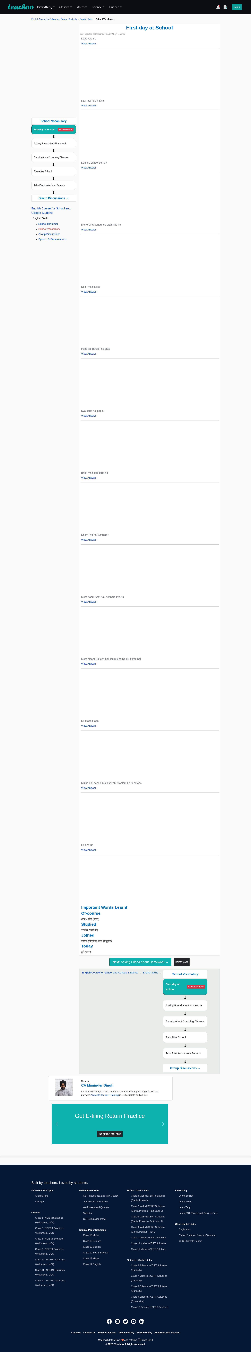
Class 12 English (92, 1264)
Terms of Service (107, 1332)
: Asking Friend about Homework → (140, 962)
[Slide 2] (107, 1140)
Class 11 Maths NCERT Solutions (148, 1243)
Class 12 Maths (91, 1258)
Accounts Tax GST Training (104, 1095)
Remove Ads (181, 962)
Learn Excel (185, 1201)
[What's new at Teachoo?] (218, 7)
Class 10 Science (92, 1241)
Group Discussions (49, 234)
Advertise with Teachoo (167, 1332)
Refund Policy (144, 1332)
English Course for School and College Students (54, 19)
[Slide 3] (112, 1140)
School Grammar (48, 224)
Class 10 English (92, 1247)
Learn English (186, 1196)
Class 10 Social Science (95, 1252)
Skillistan (88, 1213)
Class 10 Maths (91, 1235)
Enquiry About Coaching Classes (51, 157)
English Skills (86, 19)
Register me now (110, 1133)
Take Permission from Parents (49, 185)
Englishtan (184, 1229)
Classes (64, 7)
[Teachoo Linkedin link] (141, 1321)
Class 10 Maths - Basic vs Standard (197, 1235)
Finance (114, 7)
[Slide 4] (117, 1140)
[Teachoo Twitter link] (126, 1321)
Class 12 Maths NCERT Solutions (148, 1249)
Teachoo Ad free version (95, 1201)
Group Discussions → (53, 198)
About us (76, 1332)
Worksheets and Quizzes (96, 1207)
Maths (81, 7)
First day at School (53, 129)
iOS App (39, 1201)
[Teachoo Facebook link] (109, 1321)
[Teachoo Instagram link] (118, 1321)
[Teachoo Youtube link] (134, 1321)
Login (237, 7)
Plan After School (43, 171)
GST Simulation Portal (94, 1219)
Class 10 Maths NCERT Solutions (148, 1237)
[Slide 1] (102, 1140)
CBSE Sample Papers (190, 1241)
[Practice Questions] (225, 7)
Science (97, 7)
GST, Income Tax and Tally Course (101, 1196)
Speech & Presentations (52, 239)
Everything (44, 7)
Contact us (89, 1332)
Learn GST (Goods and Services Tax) (198, 1213)
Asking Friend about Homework (50, 143)
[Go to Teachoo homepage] (21, 7)
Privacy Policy (126, 1332)
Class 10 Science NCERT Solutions (149, 1307)
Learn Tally (184, 1207)
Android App (41, 1196)
